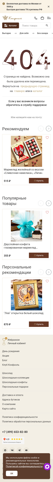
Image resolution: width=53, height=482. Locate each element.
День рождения (10, 351)
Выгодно (6, 33)
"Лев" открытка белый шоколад (23, 313)
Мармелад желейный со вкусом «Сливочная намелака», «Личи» (24, 171)
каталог (38, 91)
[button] (48, 128)
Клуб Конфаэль (10, 364)
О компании (8, 404)
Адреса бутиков (11, 399)
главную (19, 91)
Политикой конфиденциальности (24, 466)
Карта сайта (9, 408)
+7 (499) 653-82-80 (36, 18)
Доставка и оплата (12, 394)
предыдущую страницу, (35, 86)
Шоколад (7, 373)
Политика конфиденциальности (20, 416)
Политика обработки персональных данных (26, 421)
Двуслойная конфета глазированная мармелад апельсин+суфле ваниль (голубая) (25, 246)
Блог (4, 360)
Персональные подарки (15, 386)
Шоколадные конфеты (14, 382)
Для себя (24, 33)
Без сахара (42, 33)
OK (11, 473)
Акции (5, 355)
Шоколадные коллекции (15, 377)
